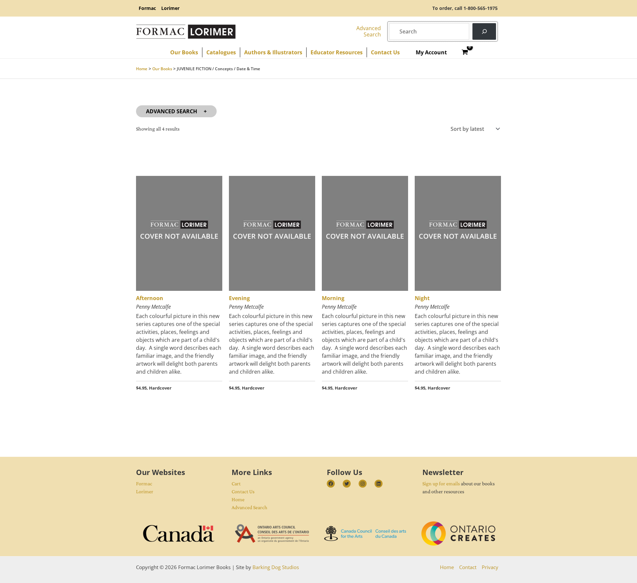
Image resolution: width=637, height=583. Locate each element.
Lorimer (144, 491)
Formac (144, 483)
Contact (467, 567)
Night (422, 298)
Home (238, 499)
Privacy (490, 567)
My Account (431, 52)
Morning (333, 298)
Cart (236, 483)
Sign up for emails (441, 483)
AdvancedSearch (368, 31)
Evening (239, 298)
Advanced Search (171, 111)
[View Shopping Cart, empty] (465, 52)
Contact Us (243, 491)
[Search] (484, 31)
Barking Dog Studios (275, 567)
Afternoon (149, 298)
